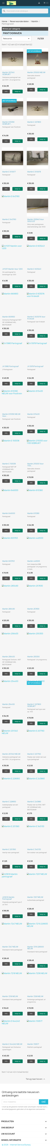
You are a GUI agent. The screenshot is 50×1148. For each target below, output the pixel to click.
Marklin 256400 (8, 656)
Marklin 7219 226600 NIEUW (35, 948)
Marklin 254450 (8, 704)
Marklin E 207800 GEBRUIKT (34, 705)
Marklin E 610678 (34, 172)
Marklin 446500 (33, 561)
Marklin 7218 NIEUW (10, 996)
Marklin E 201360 (9, 849)
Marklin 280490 (8, 609)
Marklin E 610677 (9, 172)
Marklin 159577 (33, 1044)
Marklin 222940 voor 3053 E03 (35, 220)
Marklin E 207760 (34, 754)
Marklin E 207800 (34, 122)
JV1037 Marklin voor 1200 (12, 269)
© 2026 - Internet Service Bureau (16, 1144)
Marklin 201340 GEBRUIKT (8, 73)
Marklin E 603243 (34, 269)
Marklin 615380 (33, 513)
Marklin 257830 (33, 609)
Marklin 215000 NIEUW (36, 72)
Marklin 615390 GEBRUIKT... (8, 123)
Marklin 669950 (8, 317)
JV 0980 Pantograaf (10, 366)
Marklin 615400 (33, 414)
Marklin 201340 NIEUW (11, 754)
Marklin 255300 (33, 656)
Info (6, 91)
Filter (41, 38)
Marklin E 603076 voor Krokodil (36, 318)
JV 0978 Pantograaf (35, 366)
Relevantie (16, 38)
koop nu (17, 91)
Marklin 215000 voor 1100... (35, 465)
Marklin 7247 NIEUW (10, 947)
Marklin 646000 (8, 513)
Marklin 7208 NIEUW (35, 996)
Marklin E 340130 (34, 849)
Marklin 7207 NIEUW (35, 897)
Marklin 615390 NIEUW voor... (11, 415)
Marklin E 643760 (9, 219)
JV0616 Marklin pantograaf (8, 898)
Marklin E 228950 (9, 801)
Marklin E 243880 (34, 801)
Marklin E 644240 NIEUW (12, 1044)
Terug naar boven (36, 1079)
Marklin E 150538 (9, 464)
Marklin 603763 (8, 561)
